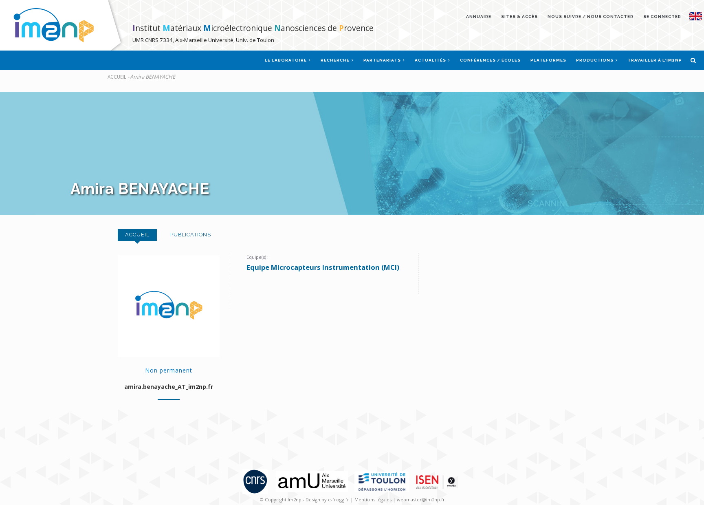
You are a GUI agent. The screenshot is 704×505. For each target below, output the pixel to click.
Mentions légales (373, 499)
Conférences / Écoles (490, 60)
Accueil (117, 76)
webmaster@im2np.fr (421, 499)
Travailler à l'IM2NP (654, 60)
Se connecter (662, 16)
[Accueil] (63, 25)
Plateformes (548, 60)
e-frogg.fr (339, 499)
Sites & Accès (519, 16)
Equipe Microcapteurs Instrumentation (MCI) (322, 267)
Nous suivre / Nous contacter (591, 16)
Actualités (431, 60)
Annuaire (478, 16)
